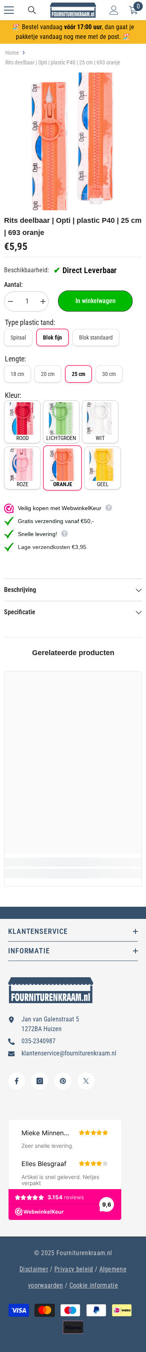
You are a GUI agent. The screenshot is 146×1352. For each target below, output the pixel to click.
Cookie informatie (93, 1285)
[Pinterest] (62, 1080)
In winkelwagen (95, 301)
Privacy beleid (73, 1269)
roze (22, 484)
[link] (73, 862)
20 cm (48, 374)
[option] (73, 141)
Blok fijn (52, 337)
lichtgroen (61, 438)
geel (103, 484)
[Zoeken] (32, 10)
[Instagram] (39, 1080)
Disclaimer (33, 1269)
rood (22, 438)
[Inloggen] (114, 10)
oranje (62, 484)
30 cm (109, 374)
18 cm (17, 374)
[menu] (9, 10)
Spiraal (18, 337)
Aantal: (13, 284)
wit (100, 438)
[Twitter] (85, 1080)
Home (12, 52)
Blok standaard (96, 337)
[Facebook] (16, 1080)
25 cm (78, 374)
